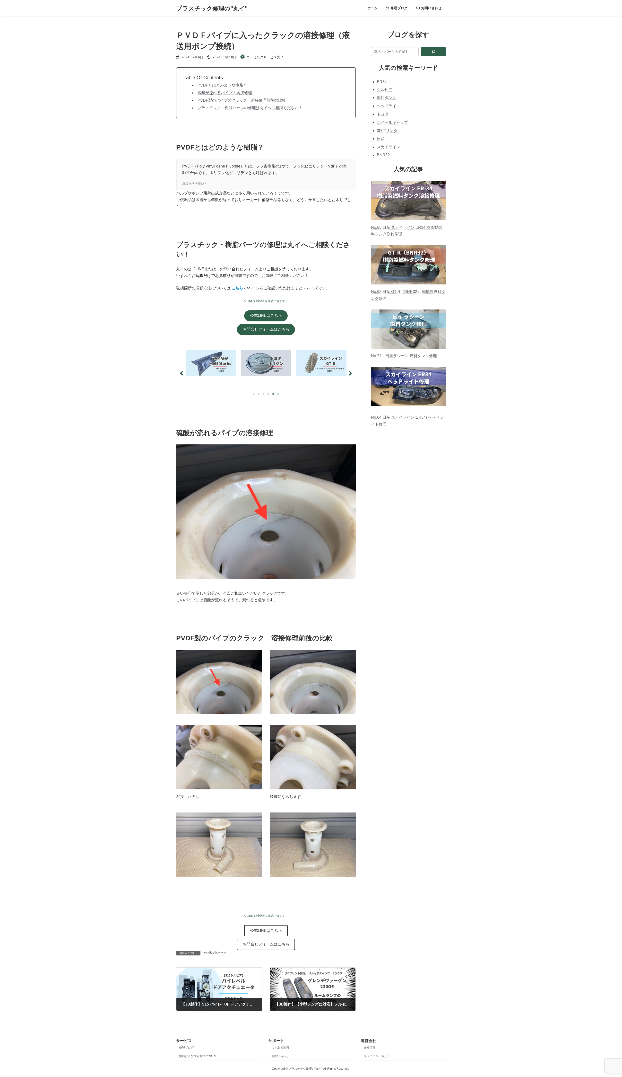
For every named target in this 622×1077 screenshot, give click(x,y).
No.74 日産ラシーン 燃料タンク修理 (404, 356)
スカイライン (388, 147)
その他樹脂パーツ (214, 952)
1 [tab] (253, 394)
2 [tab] (258, 394)
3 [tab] (263, 394)
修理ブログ (186, 1047)
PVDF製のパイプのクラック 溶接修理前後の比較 (242, 100)
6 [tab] (278, 394)
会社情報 (369, 1047)
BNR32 (383, 155)
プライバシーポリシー (378, 1056)
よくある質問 (280, 1047)
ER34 (382, 82)
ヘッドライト (388, 106)
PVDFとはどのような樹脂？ (222, 85)
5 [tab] (273, 394)
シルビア (384, 90)
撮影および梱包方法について (198, 1056)
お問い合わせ (280, 1056)
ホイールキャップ (392, 122)
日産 (381, 139)
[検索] (433, 51)
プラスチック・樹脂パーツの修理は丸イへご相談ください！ (250, 108)
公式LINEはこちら (266, 315)
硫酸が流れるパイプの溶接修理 (225, 93)
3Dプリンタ (387, 131)
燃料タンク (386, 98)
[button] (181, 373)
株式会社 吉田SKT (194, 183)
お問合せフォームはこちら (266, 329)
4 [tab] (268, 394)
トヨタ (383, 114)
